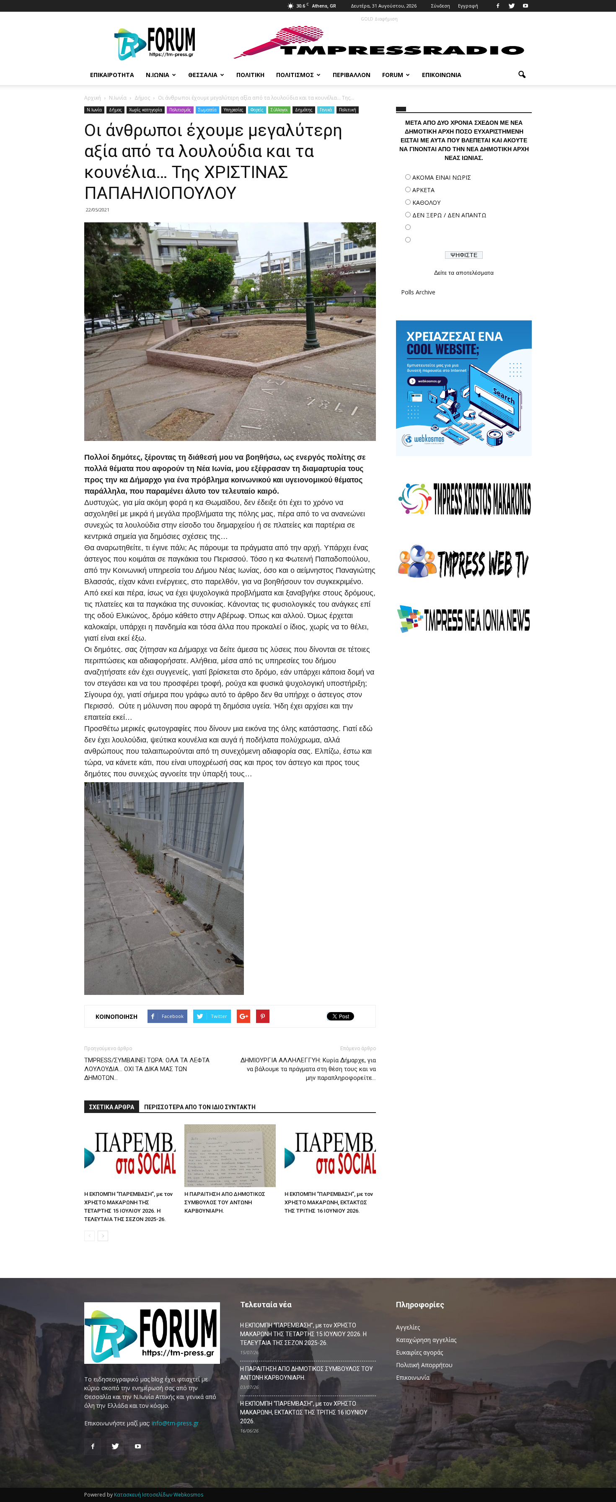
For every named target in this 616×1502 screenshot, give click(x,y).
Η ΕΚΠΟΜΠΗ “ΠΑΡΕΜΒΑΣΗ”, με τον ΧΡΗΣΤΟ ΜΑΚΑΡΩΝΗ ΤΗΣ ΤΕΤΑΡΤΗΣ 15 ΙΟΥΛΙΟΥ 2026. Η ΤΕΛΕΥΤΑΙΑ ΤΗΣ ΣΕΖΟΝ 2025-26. (303, 1334)
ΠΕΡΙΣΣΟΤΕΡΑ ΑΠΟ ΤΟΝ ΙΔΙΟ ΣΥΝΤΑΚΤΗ (200, 1107)
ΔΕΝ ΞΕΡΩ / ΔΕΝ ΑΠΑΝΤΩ (449, 215)
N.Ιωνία (94, 110)
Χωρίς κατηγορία (145, 110)
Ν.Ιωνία (157, 75)
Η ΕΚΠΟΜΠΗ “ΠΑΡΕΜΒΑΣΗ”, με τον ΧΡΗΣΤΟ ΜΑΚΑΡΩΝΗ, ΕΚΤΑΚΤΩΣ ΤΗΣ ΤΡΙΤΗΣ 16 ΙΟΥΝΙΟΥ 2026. (329, 1202)
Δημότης (304, 110)
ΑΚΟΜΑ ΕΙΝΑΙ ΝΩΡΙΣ (441, 177)
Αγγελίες (408, 1327)
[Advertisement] (464, 714)
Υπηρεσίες (233, 110)
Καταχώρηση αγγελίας (426, 1340)
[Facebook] (498, 6)
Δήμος (115, 110)
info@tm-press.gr (175, 1423)
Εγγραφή (468, 6)
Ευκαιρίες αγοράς (419, 1352)
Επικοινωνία (441, 75)
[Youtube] (525, 6)
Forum (392, 75)
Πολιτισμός (295, 75)
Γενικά (326, 110)
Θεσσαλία (202, 75)
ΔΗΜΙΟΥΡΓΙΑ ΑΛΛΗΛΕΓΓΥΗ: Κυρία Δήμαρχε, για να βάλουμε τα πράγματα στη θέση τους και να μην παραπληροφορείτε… (308, 1069)
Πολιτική (250, 75)
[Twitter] (511, 6)
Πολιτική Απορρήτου (424, 1365)
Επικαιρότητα (112, 75)
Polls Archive (418, 292)
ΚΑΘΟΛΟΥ (426, 202)
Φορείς (257, 110)
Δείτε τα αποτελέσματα (464, 272)
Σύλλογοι (279, 110)
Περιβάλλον (351, 75)
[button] (522, 75)
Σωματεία (207, 110)
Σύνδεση (440, 6)
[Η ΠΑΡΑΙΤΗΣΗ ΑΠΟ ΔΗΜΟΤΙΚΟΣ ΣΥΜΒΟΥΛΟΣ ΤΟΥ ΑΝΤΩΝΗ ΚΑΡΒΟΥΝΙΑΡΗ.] (230, 1155)
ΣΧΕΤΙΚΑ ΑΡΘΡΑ (111, 1107)
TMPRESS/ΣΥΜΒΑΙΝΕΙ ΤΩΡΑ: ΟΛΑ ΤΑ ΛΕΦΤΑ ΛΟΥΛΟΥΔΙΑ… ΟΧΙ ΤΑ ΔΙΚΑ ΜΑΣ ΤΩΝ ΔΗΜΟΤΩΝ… (147, 1069)
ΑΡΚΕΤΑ (423, 190)
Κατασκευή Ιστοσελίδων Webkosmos (158, 1494)
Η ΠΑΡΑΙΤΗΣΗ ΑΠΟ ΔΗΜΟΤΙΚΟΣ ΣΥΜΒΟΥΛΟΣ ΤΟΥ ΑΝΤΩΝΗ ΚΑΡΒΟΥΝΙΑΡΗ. (224, 1202)
